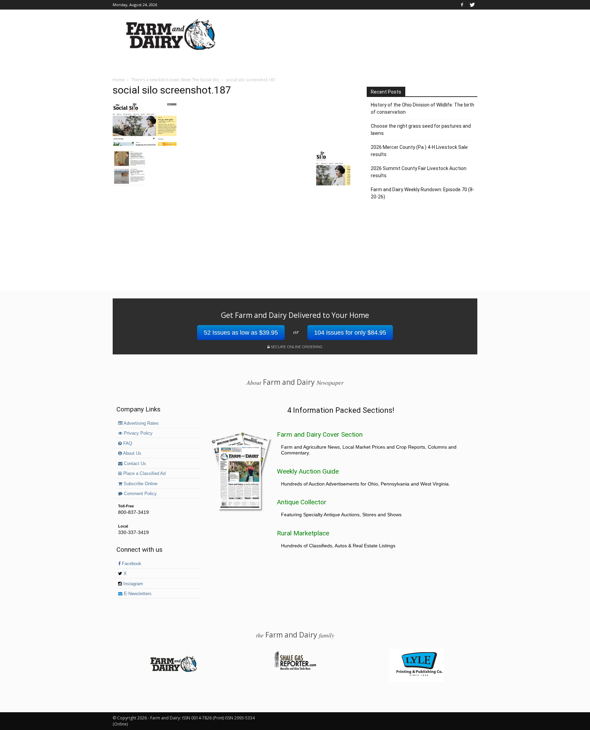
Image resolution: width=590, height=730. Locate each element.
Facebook (131, 563)
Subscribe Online (139, 483)
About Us (131, 453)
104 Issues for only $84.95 (350, 332)
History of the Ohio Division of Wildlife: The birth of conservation (422, 108)
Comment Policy (140, 493)
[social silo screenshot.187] (145, 144)
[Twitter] (472, 5)
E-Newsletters (137, 593)
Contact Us (134, 463)
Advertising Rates (141, 423)
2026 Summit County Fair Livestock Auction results (418, 172)
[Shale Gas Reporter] (295, 669)
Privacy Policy (138, 433)
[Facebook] (462, 5)
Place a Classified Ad (144, 473)
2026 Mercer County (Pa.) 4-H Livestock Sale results (419, 150)
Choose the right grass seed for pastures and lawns (421, 129)
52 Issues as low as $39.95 (241, 332)
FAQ (127, 443)
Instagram (132, 583)
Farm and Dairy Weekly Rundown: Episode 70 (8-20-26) (422, 193)
